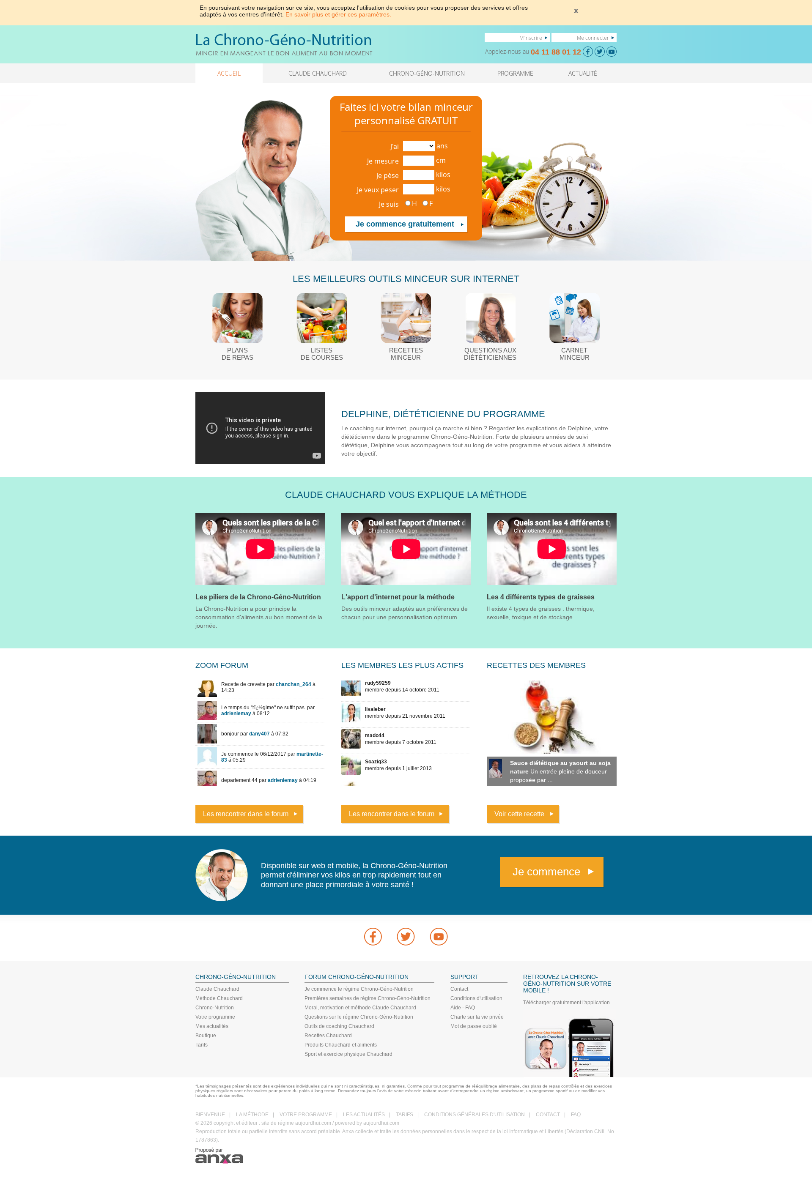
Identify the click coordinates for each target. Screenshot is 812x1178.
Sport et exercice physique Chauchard (348, 1054)
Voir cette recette (519, 813)
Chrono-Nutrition (214, 1008)
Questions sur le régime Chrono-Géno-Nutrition (358, 1017)
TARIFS (404, 1115)
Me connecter (593, 37)
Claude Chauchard (217, 989)
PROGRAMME (515, 73)
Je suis (389, 204)
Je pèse (387, 175)
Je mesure (383, 161)
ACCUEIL (229, 73)
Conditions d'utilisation (476, 998)
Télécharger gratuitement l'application (566, 1003)
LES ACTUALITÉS (364, 1115)
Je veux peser (378, 189)
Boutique (205, 1036)
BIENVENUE (210, 1115)
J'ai (394, 146)
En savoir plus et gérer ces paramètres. (338, 14)
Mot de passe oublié (473, 1026)
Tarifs (201, 1045)
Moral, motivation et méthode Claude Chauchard (360, 1008)
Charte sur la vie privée (477, 1017)
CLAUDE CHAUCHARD (317, 73)
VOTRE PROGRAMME (306, 1115)
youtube (439, 936)
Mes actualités (211, 1026)
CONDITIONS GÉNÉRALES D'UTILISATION (474, 1115)
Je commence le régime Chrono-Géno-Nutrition (359, 989)
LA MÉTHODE (252, 1115)
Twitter (406, 936)
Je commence (546, 871)
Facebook (373, 936)
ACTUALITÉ (582, 73)
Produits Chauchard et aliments (340, 1045)
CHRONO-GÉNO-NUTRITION (427, 73)
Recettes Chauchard (328, 1036)
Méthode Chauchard (219, 998)
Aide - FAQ (462, 1008)
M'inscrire (530, 37)
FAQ (576, 1115)
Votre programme (215, 1017)
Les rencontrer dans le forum (245, 813)
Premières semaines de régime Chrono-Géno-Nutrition (367, 998)
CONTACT (548, 1115)
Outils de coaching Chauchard (339, 1026)
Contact (459, 989)
